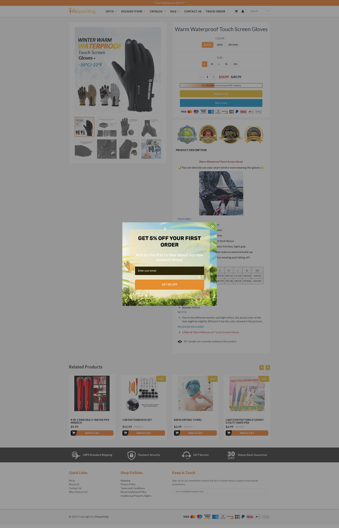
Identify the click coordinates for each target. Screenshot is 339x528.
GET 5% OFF (169, 284)
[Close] (212, 226)
